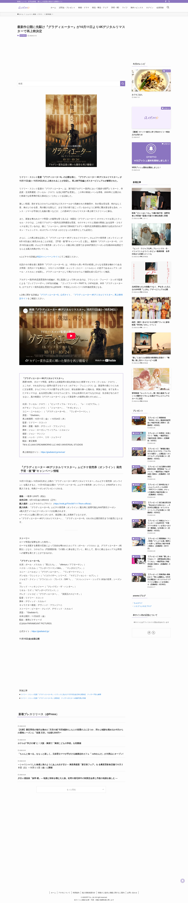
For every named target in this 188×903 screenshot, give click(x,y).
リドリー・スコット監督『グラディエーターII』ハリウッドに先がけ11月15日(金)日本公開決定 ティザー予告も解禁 (61, 694)
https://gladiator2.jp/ (40, 631)
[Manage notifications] (183, 881)
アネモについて (64, 892)
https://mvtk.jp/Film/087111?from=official (72, 503)
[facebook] (165, 1)
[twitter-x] (169, 1)
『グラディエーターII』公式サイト (55, 294)
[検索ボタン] (168, 7)
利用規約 (76, 892)
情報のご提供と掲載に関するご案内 (111, 892)
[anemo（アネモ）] (26, 7)
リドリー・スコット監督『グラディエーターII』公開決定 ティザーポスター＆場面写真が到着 (53, 698)
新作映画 (23, 35)
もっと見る (71, 789)
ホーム (53, 892)
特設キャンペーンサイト (48, 256)
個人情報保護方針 (88, 892)
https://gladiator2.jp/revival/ (53, 452)
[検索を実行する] (122, 83)
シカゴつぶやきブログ (143, 606)
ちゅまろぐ (138, 603)
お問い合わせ (132, 892)
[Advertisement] (71, 59)
